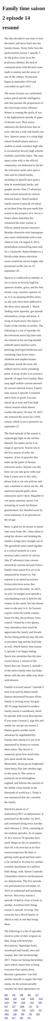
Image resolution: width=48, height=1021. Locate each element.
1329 (23, 1002)
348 (21, 995)
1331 (32, 1002)
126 (13, 995)
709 (14, 1002)
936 (40, 1002)
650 (6, 995)
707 (40, 1010)
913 (6, 1006)
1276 (32, 1010)
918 (23, 1010)
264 (14, 999)
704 (6, 1018)
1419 (6, 1002)
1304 (22, 1006)
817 (13, 1018)
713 (30, 1006)
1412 (6, 1010)
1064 (6, 999)
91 (37, 1006)
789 (22, 1014)
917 (29, 1018)
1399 (15, 1010)
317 (37, 995)
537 (13, 1006)
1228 (32, 999)
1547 (23, 999)
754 (30, 1014)
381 (21, 1018)
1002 (6, 1014)
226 (14, 1014)
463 (29, 995)
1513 (41, 999)
